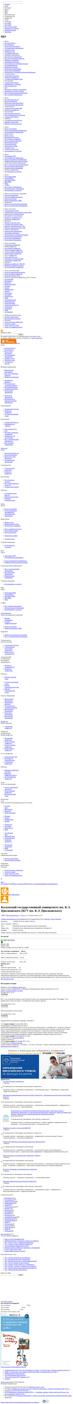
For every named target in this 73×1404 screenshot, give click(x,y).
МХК (6, 298)
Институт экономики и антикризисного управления (20, 1169)
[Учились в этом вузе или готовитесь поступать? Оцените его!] (36, 1052)
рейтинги (47, 919)
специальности (11, 919)
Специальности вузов (12, 76)
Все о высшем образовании (13, 95)
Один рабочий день (11, 257)
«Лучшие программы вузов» (14, 79)
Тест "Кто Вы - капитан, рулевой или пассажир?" (21, 1266)
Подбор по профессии (12, 77)
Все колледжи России (12, 99)
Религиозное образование (13, 69)
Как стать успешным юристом (14, 58)
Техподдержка (14, 1402)
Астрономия (9, 312)
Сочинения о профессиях (13, 260)
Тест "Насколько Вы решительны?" (16, 1270)
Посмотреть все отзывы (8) (9, 1046)
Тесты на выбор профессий (13, 274)
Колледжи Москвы (11, 101)
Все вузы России (10, 43)
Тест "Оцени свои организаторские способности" (21, 1268)
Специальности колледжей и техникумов (18, 212)
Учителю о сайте (10, 324)
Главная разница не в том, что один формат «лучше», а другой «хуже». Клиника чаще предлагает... (37, 1370)
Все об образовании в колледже (15, 115)
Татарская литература (12, 305)
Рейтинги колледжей (11, 122)
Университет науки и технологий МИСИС (17, 1128)
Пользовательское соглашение (29, 1402)
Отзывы (33, 919)
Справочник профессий (12, 245)
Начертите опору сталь (36, 1387)
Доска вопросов (56, 919)
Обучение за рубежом (12, 28)
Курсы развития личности (13, 141)
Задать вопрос (5, 1382)
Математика (8, 281)
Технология (8, 307)
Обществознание (10, 284)
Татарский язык (10, 303)
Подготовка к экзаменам (13, 139)
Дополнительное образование (14, 188)
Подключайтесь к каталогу (13, 151)
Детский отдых (9, 148)
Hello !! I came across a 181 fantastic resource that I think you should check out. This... (31, 1372)
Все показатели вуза (7, 979)
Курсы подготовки (11, 129)
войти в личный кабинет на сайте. (12, 990)
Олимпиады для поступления (14, 91)
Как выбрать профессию (12, 248)
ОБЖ (6, 310)
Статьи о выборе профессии (14, 252)
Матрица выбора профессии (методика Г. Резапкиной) (22, 1247)
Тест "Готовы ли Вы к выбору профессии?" (19, 1244)
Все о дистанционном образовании (16, 206)
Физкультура (9, 296)
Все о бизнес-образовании (13, 187)
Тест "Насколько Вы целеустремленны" (17, 1259)
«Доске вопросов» (36, 338)
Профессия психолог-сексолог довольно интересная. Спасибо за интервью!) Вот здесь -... (41, 1389)
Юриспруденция (17, 1043)
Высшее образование (11, 195)
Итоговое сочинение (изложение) (15, 89)
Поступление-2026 (11, 27)
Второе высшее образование (14, 168)
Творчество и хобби (11, 146)
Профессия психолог (11, 67)
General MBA (9, 178)
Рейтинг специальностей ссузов (15, 228)
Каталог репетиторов (11, 317)
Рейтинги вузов (10, 51)
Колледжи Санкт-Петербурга (14, 103)
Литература (8, 293)
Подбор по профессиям (12, 219)
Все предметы (5, 1234)
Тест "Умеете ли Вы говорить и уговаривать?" (20, 1264)
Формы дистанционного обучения (16, 204)
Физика (7, 291)
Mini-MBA (8, 182)
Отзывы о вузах (10, 50)
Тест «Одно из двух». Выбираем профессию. (19, 1242)
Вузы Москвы (9, 45)
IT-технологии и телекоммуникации (16, 63)
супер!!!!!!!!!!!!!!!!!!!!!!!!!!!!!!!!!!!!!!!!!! (17, 1390)
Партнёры (8, 32)
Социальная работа (18, 1038)
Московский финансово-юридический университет (19, 1181)
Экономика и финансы (12, 62)
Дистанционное (6, 613)
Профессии (4, 721)
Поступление (21, 919)
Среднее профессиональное (14, 197)
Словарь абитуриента (12, 82)
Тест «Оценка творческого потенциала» (18, 1257)
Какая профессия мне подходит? (15, 1251)
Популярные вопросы (19, 1367)
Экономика (8, 308)
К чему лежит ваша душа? (13, 1249)
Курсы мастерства (10, 144)
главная (3, 919)
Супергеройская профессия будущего (17, 1246)
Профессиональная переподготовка (16, 161)
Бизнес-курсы (9, 135)
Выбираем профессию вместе (14, 265)
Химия (7, 288)
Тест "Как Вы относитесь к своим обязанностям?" (21, 1261)
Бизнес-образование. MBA (13, 200)
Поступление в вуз (11, 86)
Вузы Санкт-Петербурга (12, 46)
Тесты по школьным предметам (15, 272)
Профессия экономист (12, 60)
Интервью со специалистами (14, 259)
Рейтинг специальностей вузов (15, 226)
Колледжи (4, 448)
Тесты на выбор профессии (13, 250)
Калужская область (12, 915)
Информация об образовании (14, 1373)
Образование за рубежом (13, 84)
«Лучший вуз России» (12, 53)
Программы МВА (10, 176)
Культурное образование (12, 70)
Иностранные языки (11, 142)
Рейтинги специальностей (13, 124)
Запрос (7, 1379)
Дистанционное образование (14, 48)
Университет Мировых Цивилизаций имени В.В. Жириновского (24, 1142)
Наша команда (5, 1402)
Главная (7, 4)
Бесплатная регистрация (12, 318)
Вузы (18, 343)
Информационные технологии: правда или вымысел (22, 1241)
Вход (2, 882)
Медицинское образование (13, 236)
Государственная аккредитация (15, 1375)
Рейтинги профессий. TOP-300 (15, 264)
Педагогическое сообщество (14, 322)
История (7, 286)
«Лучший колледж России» (13, 120)
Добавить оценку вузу (19, 987)
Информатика (9, 289)
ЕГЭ (6, 88)
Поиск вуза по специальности (14, 214)
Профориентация (10, 30)
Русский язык (9, 279)
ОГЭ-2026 (8, 25)
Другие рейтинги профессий (14, 267)
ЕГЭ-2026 (8, 23)
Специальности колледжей (13, 108)
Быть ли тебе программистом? (14, 1239)
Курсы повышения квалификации (16, 130)
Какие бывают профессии (13, 253)
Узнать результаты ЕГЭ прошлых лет (17, 1377)
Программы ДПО (10, 156)
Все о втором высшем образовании (16, 93)
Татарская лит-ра (10, 1207)
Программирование (11, 65)
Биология (8, 282)
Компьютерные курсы (12, 137)
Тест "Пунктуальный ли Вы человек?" (17, 1263)
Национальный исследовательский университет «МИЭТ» (22, 1155)
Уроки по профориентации (13, 327)
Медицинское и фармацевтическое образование (20, 72)
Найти (21, 334)
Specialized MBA (10, 180)
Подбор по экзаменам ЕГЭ (13, 217)
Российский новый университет (13, 1081)
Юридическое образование (13, 57)
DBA (6, 183)
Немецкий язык (10, 301)
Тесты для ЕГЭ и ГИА (12, 325)
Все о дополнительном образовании (16, 165)
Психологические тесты (12, 276)
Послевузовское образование (14, 166)
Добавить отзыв (6, 987)
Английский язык (10, 300)
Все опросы (9, 1301)
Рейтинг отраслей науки (12, 223)
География (8, 294)
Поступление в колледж (12, 113)
